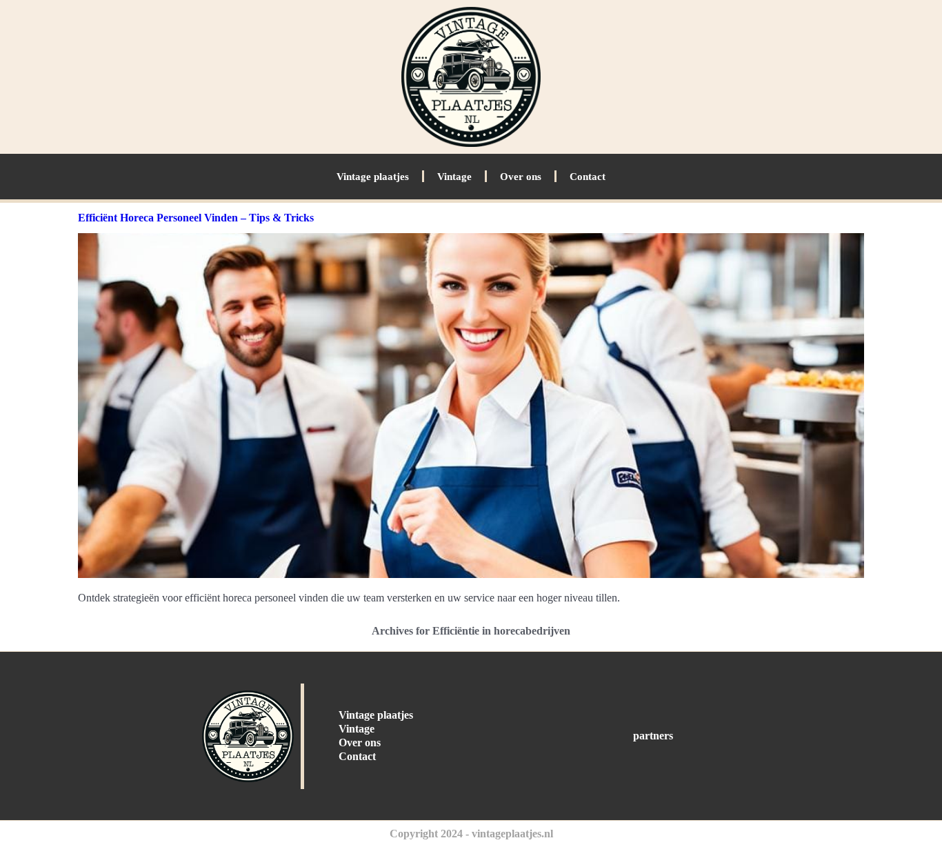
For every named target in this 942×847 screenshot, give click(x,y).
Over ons (520, 176)
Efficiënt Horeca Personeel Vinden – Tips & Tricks (196, 217)
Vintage (454, 176)
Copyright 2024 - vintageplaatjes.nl (471, 833)
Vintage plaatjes (373, 176)
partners (653, 735)
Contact (587, 176)
